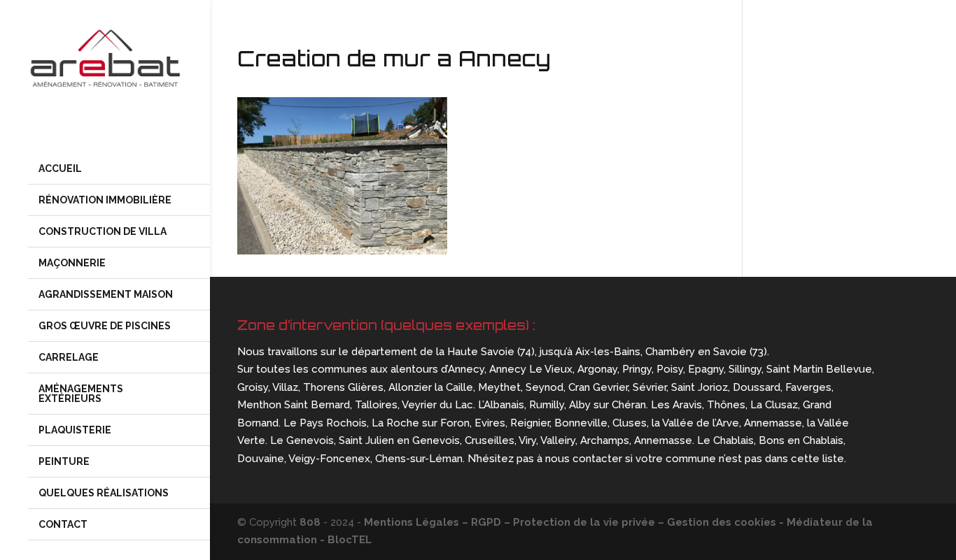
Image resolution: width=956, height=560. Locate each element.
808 (310, 522)
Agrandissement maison (105, 294)
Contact (62, 524)
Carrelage (68, 357)
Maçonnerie (72, 262)
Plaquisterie (74, 430)
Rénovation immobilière (104, 200)
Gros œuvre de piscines (105, 325)
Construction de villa (102, 231)
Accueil (60, 168)
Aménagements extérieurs (80, 393)
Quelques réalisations (103, 492)
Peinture (64, 461)
